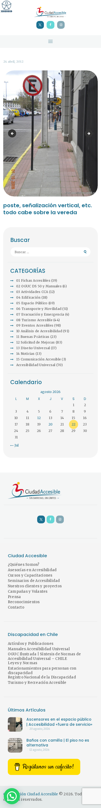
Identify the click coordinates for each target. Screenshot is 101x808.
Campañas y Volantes (28, 591)
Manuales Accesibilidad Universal (39, 649)
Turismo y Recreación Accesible (37, 682)
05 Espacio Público (32, 303)
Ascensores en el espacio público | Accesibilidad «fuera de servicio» (59, 722)
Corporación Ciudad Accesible (30, 794)
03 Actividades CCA (32, 292)
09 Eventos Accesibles (34, 325)
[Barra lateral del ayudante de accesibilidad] (6, 6)
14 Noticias (25, 354)
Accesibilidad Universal (35, 365)
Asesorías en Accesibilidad (32, 570)
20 (50, 424)
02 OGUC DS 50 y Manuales (39, 286)
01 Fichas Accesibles (33, 280)
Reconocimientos (24, 602)
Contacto (16, 607)
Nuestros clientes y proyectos (35, 586)
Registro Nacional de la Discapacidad (42, 677)
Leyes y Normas (22, 663)
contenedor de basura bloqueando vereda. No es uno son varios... (13, 133)
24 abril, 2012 (13, 61)
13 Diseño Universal (33, 348)
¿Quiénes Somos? (24, 564)
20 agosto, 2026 (39, 729)
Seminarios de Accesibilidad (34, 580)
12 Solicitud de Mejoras (35, 342)
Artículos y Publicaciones (30, 643)
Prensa (14, 597)
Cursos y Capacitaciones (30, 575)
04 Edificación (28, 297)
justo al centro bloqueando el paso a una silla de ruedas (91, 133)
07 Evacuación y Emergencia (40, 314)
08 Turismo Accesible (34, 320)
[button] (12, 796)
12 (39, 418)
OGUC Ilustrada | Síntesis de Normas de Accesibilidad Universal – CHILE (44, 656)
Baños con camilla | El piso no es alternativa (57, 743)
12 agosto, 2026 (39, 750)
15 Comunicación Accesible (38, 359)
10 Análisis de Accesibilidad (39, 331)
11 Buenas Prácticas (33, 337)
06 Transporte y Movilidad (38, 309)
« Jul (15, 445)
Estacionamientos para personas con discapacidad (42, 670)
